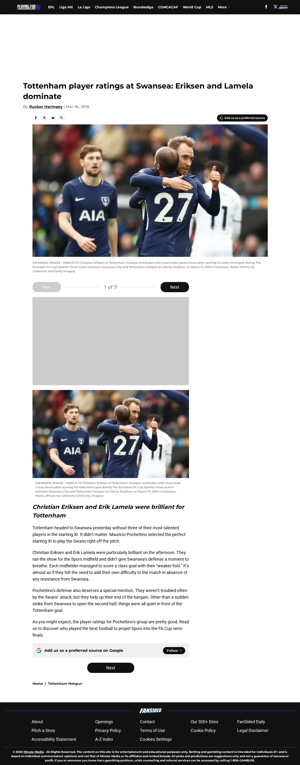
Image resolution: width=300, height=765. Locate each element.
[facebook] (266, 7)
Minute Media (33, 752)
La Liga (84, 7)
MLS (209, 7)
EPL (51, 7)
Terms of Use (152, 730)
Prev (46, 287)
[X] (275, 7)
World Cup (192, 7)
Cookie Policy (203, 730)
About (37, 721)
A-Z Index (104, 739)
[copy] (61, 117)
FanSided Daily (251, 721)
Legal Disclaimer (252, 730)
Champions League (112, 7)
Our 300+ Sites (204, 721)
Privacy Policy (108, 730)
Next (174, 287)
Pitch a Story (43, 730)
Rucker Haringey (46, 106)
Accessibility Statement (54, 739)
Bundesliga (143, 7)
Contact (147, 721)
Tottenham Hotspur (65, 683)
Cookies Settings (156, 739)
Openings (104, 721)
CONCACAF (168, 7)
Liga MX (66, 7)
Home (37, 683)
